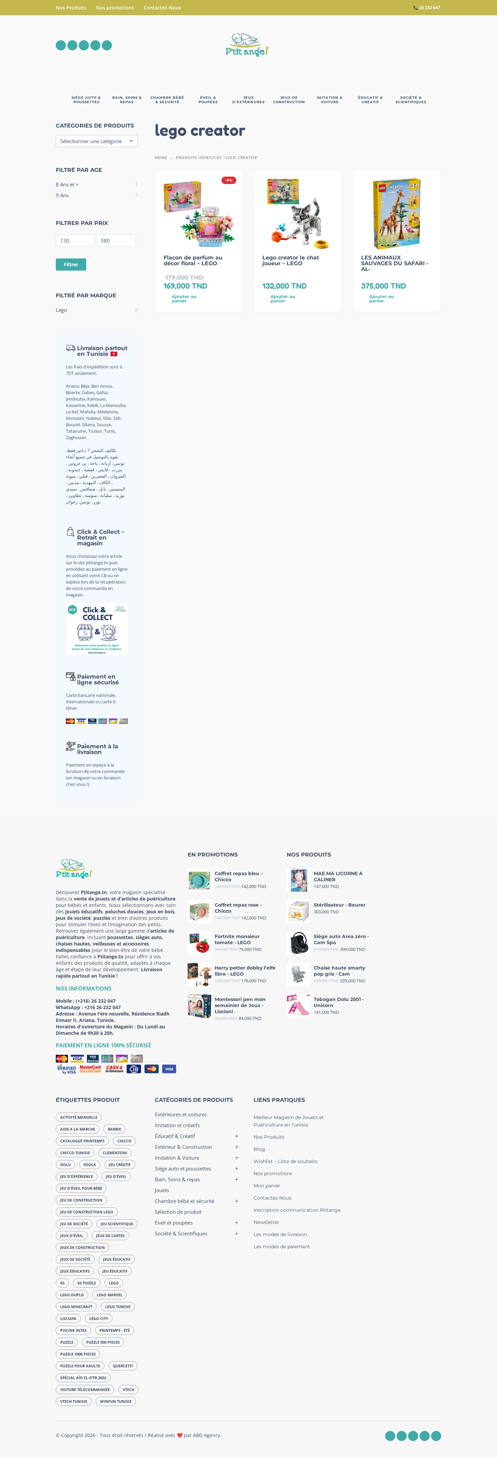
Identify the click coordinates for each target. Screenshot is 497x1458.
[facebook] (61, 45)
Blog (259, 1149)
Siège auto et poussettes (183, 1168)
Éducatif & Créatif (175, 1136)
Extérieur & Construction (183, 1147)
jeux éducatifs (75, 1271)
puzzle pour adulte (80, 1365)
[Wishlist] (379, 45)
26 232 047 (429, 7)
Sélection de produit (178, 1212)
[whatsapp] (84, 45)
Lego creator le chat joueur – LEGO (290, 260)
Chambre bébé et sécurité (184, 1201)
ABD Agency (206, 1435)
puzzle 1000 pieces (78, 1354)
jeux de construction (82, 1247)
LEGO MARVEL (109, 1294)
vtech (128, 1389)
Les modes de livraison (280, 1234)
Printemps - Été (114, 1330)
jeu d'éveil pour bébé (81, 1188)
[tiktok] (107, 45)
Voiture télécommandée (85, 1389)
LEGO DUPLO (72, 1294)
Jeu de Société (74, 1223)
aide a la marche (77, 1129)
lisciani (68, 1318)
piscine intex (73, 1330)
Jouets (162, 1190)
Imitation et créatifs (177, 1125)
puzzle (66, 1342)
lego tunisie (118, 1306)
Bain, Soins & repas (177, 1179)
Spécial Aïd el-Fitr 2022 (83, 1377)
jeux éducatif (117, 1259)
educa (90, 1164)
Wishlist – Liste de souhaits (285, 1161)
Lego (61, 310)
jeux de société (75, 1259)
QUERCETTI (123, 1365)
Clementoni (115, 1152)
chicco (124, 1140)
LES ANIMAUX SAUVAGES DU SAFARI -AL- (394, 263)
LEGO (114, 1282)
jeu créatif (120, 1164)
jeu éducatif (114, 1271)
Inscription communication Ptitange (297, 1210)
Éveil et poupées (174, 1223)
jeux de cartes (110, 1235)
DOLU (65, 1164)
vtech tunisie (73, 1401)
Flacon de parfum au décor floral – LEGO (193, 260)
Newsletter (266, 1222)
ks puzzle (86, 1282)
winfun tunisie (116, 1401)
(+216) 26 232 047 (96, 1001)
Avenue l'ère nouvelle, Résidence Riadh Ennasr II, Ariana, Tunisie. (112, 1016)
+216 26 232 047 (102, 1007)
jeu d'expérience (76, 1176)
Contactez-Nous (162, 7)
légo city (98, 1318)
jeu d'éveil (116, 1176)
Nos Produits (71, 7)
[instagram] (72, 45)
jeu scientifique (117, 1223)
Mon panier (267, 1186)
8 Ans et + (67, 184)
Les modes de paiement (282, 1247)
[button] (398, 45)
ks (62, 1282)
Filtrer (71, 264)
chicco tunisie (75, 1152)
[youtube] (95, 45)
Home (161, 157)
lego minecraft (76, 1306)
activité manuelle (78, 1117)
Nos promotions (115, 7)
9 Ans (62, 195)
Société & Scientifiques (181, 1233)
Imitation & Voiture (177, 1158)
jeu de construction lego (86, 1211)
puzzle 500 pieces (103, 1342)
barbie (114, 1129)
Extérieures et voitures (181, 1114)
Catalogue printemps (82, 1140)
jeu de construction (81, 1200)
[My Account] (417, 45)
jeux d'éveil (71, 1235)
